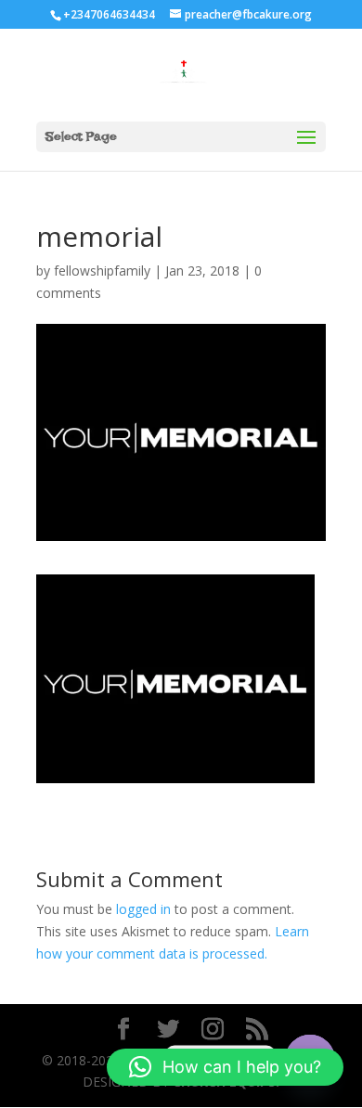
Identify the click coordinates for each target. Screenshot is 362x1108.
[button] (225, 1067)
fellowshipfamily (102, 270)
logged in (143, 909)
